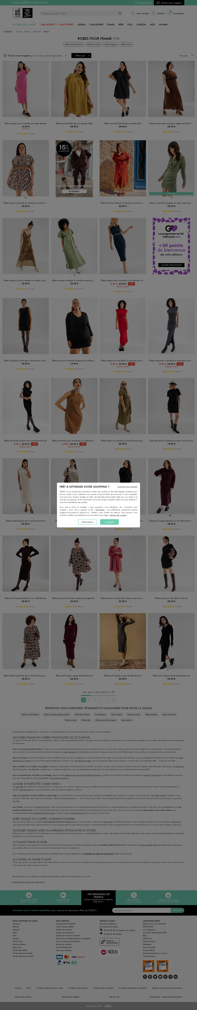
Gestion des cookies (118, 515)
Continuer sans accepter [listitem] (127, 486)
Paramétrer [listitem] (87, 521)
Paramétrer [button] (100, 509)
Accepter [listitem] (109, 521)
